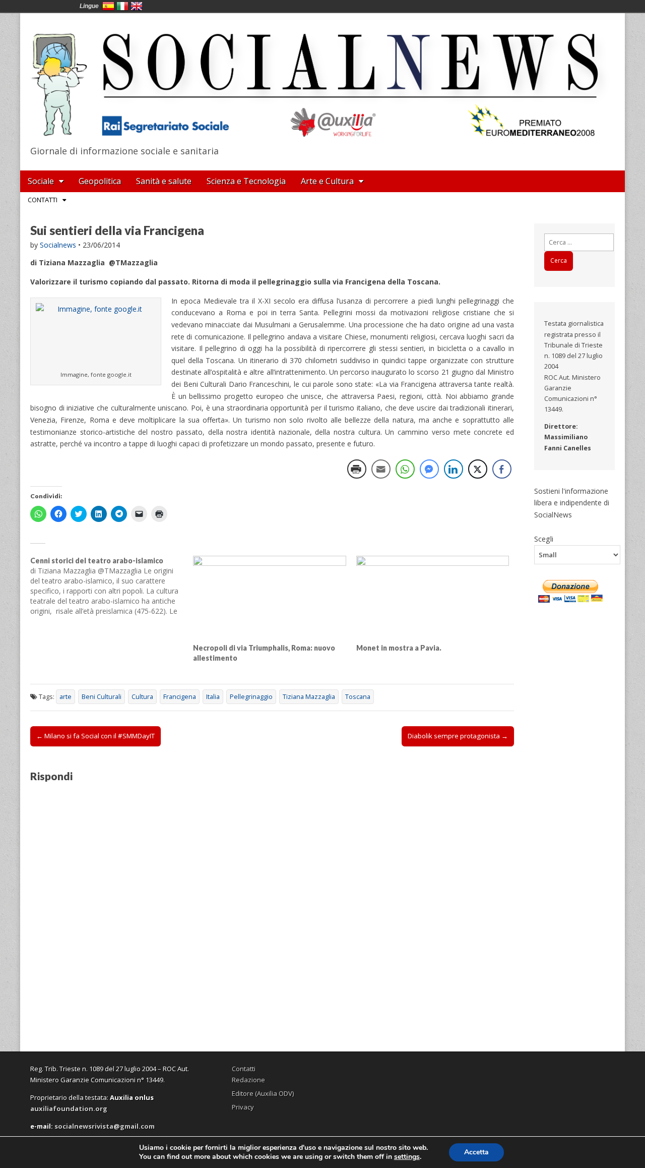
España (108, 6)
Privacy (243, 1107)
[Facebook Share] (501, 469)
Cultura (142, 696)
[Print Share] (356, 469)
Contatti (42, 199)
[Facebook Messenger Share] (429, 469)
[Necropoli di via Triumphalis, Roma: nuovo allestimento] (269, 599)
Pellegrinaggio (251, 696)
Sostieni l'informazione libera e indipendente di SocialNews (571, 502)
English (137, 6)
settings (407, 1156)
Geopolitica (100, 181)
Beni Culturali (101, 696)
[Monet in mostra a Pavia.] (432, 599)
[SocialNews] (322, 77)
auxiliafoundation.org (68, 1108)
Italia (213, 696)
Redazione (248, 1079)
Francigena (179, 696)
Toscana (357, 696)
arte (65, 696)
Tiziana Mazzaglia (309, 696)
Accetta (476, 1152)
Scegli (543, 539)
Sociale (41, 181)
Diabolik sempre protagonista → (458, 735)
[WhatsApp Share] (405, 469)
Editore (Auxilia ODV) (263, 1093)
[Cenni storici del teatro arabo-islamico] (111, 586)
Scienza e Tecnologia (246, 181)
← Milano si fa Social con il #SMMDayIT (95, 735)
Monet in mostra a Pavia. (398, 648)
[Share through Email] (381, 469)
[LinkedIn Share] (453, 469)
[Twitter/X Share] (477, 469)
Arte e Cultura (327, 181)
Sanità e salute (163, 181)
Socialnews (58, 245)
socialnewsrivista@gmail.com (104, 1126)
